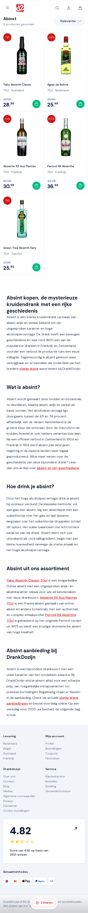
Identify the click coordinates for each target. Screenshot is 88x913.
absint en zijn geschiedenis (58, 468)
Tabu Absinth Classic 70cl (27, 580)
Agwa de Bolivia (57, 84)
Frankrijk (16, 172)
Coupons (51, 753)
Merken (8, 791)
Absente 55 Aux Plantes (19, 166)
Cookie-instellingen (16, 810)
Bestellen (51, 781)
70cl (6, 90)
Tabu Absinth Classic (17, 84)
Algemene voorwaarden (19, 796)
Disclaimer (10, 806)
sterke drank (28, 369)
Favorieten (52, 758)
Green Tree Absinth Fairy (19, 248)
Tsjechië (16, 253)
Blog (6, 786)
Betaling (50, 786)
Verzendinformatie (57, 791)
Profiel (49, 743)
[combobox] (69, 21)
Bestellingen (53, 748)
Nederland (62, 90)
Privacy (8, 801)
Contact (9, 781)
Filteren (47, 902)
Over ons (9, 776)
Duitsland (17, 90)
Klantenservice (55, 776)
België (7, 748)
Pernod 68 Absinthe (60, 166)
